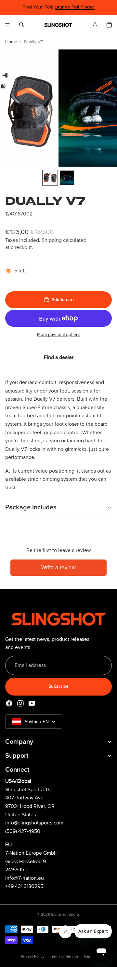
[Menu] (7, 24)
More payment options (58, 334)
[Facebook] (9, 703)
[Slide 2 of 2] (67, 178)
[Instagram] (20, 703)
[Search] (21, 25)
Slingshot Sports (65, 914)
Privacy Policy (33, 956)
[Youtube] (32, 703)
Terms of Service (64, 956)
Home (11, 42)
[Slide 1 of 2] (50, 178)
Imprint (90, 956)
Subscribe (58, 686)
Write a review (58, 567)
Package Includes (30, 507)
